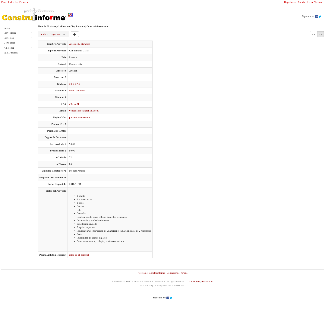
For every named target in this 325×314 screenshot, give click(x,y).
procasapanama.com (79, 117)
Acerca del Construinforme (151, 272)
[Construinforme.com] (34, 14)
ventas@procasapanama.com (84, 110)
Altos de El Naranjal (79, 43)
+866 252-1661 (77, 90)
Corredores (9, 42)
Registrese (290, 2)
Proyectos (9, 37)
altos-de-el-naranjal (79, 254)
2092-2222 (74, 84)
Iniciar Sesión (314, 2)
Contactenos (173, 272)
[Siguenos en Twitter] (320, 16)
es (321, 34)
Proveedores (10, 32)
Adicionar (9, 47)
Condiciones (193, 281)
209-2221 (74, 103)
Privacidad (207, 281)
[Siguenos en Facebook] (316, 16)
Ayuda (302, 2)
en (313, 34)
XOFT (128, 281)
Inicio (7, 27)
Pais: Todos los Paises (14, 2)
